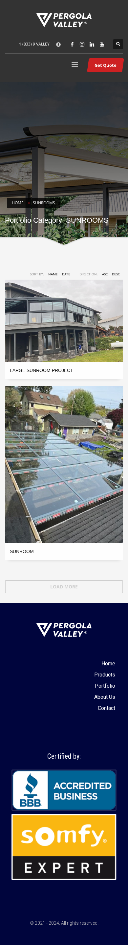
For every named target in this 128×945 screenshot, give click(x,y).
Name (53, 274)
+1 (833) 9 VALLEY (33, 44)
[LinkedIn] (92, 44)
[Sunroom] (64, 464)
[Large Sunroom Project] (64, 321)
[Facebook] (72, 44)
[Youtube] (102, 44)
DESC (116, 274)
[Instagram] (82, 44)
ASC (105, 274)
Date (66, 274)
